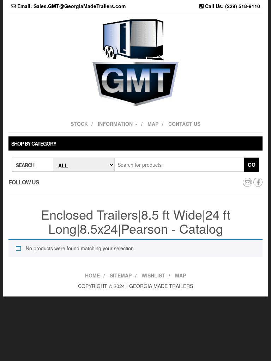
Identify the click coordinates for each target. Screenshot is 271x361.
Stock (79, 123)
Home (92, 275)
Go (251, 164)
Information (116, 123)
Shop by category (33, 143)
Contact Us (184, 123)
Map (152, 123)
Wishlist (153, 275)
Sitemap (121, 275)
